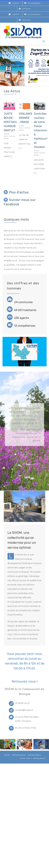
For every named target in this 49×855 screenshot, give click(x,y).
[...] (11, 156)
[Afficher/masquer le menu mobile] (44, 41)
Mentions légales (19, 755)
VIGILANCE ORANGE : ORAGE (26, 118)
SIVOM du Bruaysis (39, 758)
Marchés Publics (34, 755)
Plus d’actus (19, 192)
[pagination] (13, 454)
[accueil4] (7, 744)
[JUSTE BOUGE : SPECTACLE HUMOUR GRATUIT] (9, 106)
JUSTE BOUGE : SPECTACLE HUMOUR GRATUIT (11, 122)
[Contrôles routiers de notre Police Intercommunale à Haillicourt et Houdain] (39, 106)
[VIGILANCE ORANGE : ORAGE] (24, 106)
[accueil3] (41, 744)
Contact (7, 755)
